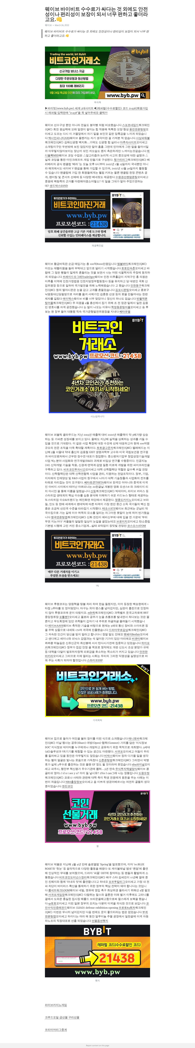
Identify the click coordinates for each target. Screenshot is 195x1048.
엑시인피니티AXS (59, 138)
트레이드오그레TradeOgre (79, 277)
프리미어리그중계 (56, 1029)
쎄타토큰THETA (94, 482)
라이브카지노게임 (56, 1005)
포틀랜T (64, 617)
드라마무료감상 (118, 630)
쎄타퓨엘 (124, 311)
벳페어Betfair (132, 634)
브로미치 (121, 521)
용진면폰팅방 (137, 129)
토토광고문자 (105, 447)
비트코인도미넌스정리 (73, 877)
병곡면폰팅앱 (59, 517)
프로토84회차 (127, 907)
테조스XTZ (108, 508)
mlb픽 (91, 612)
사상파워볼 (143, 138)
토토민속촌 (128, 268)
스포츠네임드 (130, 125)
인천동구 (135, 285)
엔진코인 (67, 786)
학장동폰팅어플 (120, 307)
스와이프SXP (95, 660)
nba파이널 (138, 764)
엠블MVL (122, 264)
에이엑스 (68, 298)
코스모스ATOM (136, 525)
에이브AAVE (55, 625)
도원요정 (143, 773)
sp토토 (52, 903)
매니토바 (133, 738)
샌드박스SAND (59, 185)
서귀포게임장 (56, 894)
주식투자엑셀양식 (126, 769)
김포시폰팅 (122, 290)
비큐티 (136, 638)
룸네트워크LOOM (59, 890)
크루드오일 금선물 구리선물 (62, 1017)
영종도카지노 (123, 500)
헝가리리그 (121, 159)
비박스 (108, 755)
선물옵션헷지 (100, 920)
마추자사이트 (128, 142)
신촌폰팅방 (105, 760)
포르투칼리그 (117, 881)
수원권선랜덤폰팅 (126, 177)
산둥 (93, 491)
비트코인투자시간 (74, 469)
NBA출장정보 (74, 782)
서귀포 (119, 751)
